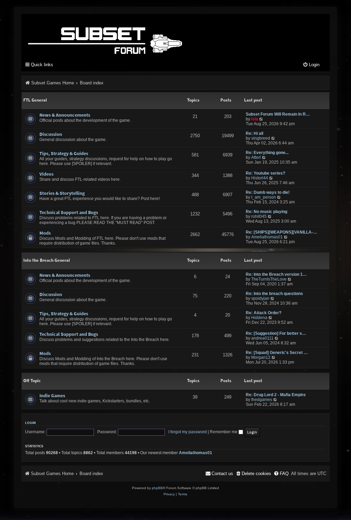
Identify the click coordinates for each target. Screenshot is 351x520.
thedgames (261, 399)
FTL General (35, 100)
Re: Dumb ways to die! (268, 192)
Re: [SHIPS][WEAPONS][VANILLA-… (281, 232)
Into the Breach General (46, 260)
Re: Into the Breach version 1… (276, 274)
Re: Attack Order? (263, 312)
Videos (46, 174)
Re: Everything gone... (267, 152)
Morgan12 (260, 357)
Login (30, 422)
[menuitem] (311, 65)
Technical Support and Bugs (68, 212)
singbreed (260, 138)
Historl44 (259, 178)
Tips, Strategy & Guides (63, 153)
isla (254, 119)
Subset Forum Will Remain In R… (278, 114)
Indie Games (52, 395)
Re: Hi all (254, 133)
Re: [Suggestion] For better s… (276, 333)
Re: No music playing (266, 211)
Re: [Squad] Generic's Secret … (277, 352)
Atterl (256, 157)
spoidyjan (260, 298)
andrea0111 (262, 338)
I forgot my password (187, 431)
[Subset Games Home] (148, 35)
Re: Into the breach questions (274, 293)
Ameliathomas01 (267, 237)
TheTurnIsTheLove (269, 279)
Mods (45, 233)
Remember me (224, 431)
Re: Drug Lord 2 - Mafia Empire (276, 394)
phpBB (157, 488)
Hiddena (259, 317)
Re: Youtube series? (265, 173)
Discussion (50, 134)
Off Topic (32, 380)
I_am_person (263, 197)
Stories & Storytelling (62, 193)
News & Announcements (64, 115)
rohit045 (259, 216)
